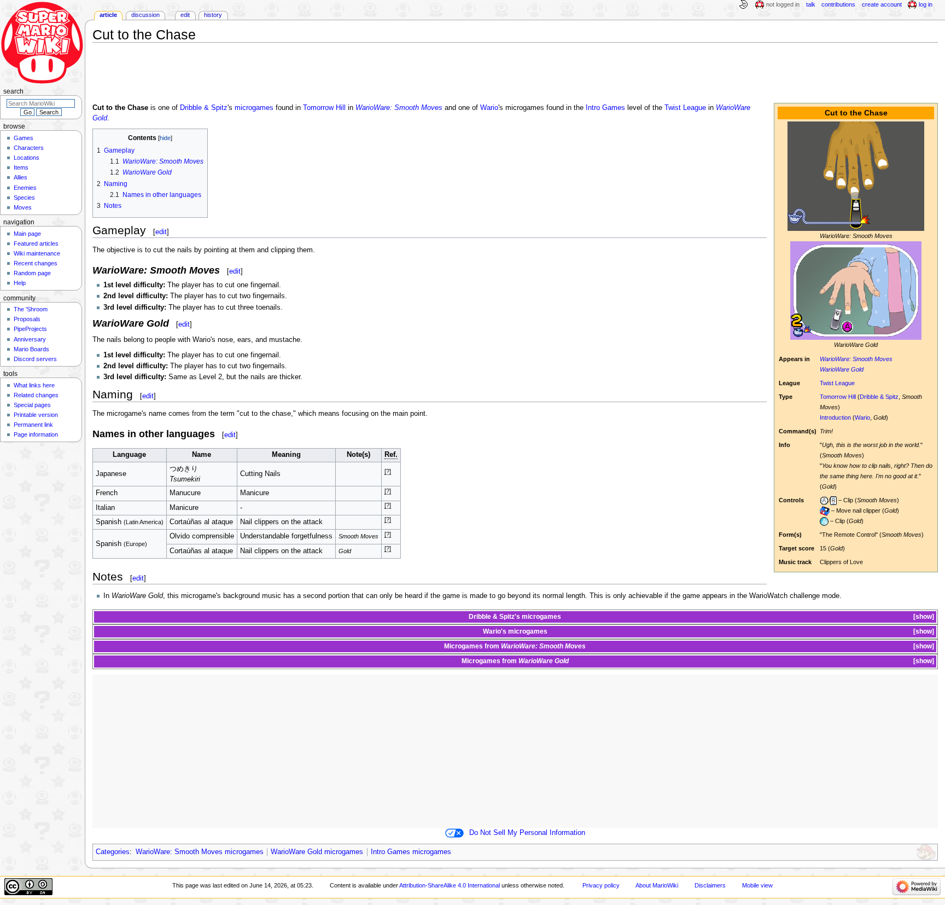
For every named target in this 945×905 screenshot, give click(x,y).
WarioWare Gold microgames (317, 852)
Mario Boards (31, 349)
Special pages (32, 405)
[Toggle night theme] (743, 5)
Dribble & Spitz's (494, 616)
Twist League (837, 383)
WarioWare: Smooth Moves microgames (200, 852)
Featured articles (36, 243)
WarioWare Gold (842, 369)
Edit (185, 14)
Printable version (36, 414)
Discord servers (35, 359)
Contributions (838, 4)
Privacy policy (601, 885)
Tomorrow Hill (838, 396)
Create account (882, 4)
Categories (113, 852)
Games (23, 138)
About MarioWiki (656, 885)
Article (108, 14)
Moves (23, 207)
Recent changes (35, 263)
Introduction (835, 417)
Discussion (145, 14)
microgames (254, 108)
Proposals (27, 319)
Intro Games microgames (411, 852)
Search (13, 91)
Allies (20, 177)
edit (161, 232)
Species (24, 197)
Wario (862, 417)
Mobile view (757, 885)
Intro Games (605, 108)
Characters (29, 147)
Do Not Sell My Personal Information (527, 833)
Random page (32, 273)
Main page (27, 233)
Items (21, 167)
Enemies (25, 187)
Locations (26, 157)
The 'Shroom (31, 309)
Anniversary (30, 339)
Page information (36, 434)
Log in (925, 4)
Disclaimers (710, 885)
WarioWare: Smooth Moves (856, 359)
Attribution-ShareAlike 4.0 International (449, 885)
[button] (922, 617)
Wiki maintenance (37, 253)
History (213, 14)
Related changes (36, 395)
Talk (810, 4)
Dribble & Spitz (879, 396)
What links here (34, 385)
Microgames (463, 646)
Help (20, 283)
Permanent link (33, 424)
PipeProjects (30, 329)
